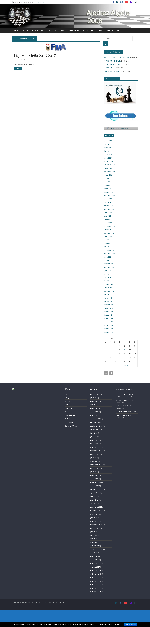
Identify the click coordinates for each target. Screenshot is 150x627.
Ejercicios (52, 31)
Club (43, 31)
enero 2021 (108, 257)
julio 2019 (107, 274)
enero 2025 (108, 189)
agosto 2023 (108, 212)
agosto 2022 (108, 236)
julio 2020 (107, 260)
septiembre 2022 (110, 233)
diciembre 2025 (109, 161)
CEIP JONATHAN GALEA (112, 61)
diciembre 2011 (109, 329)
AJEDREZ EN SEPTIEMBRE (113, 64)
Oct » (126, 365)
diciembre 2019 (109, 264)
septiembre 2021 (110, 253)
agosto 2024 (108, 199)
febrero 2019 (108, 284)
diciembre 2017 (109, 305)
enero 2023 (108, 223)
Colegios (25, 31)
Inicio (16, 31)
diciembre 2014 (109, 318)
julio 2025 (107, 178)
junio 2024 (107, 202)
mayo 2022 (108, 243)
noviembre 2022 (109, 226)
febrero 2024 (108, 206)
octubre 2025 (108, 168)
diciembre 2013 (109, 322)
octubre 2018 (108, 288)
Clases (61, 31)
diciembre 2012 (109, 325)
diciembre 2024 (109, 192)
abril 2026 (107, 151)
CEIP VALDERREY (42, 2)
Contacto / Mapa (112, 31)
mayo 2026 (108, 148)
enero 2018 (108, 301)
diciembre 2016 (109, 312)
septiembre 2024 (110, 195)
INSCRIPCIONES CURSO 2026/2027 (116, 58)
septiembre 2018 (110, 291)
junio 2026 (107, 144)
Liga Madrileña (73, 31)
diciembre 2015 (109, 315)
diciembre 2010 (109, 332)
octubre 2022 (108, 230)
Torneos (35, 31)
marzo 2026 (108, 154)
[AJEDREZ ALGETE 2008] (75, 5)
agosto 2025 (108, 175)
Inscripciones (96, 31)
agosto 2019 (108, 271)
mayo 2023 (108, 219)
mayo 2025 (108, 185)
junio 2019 (107, 277)
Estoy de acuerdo (130, 624)
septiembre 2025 (110, 172)
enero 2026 (108, 158)
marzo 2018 (108, 298)
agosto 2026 (108, 141)
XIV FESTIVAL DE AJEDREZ (113, 71)
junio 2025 (107, 182)
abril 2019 (107, 281)
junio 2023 (107, 216)
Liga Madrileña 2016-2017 (35, 55)
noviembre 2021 (109, 250)
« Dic (106, 365)
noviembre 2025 (109, 165)
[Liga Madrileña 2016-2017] (56, 44)
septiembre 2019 (110, 267)
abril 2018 (107, 294)
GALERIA (85, 31)
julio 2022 (107, 240)
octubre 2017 (108, 308)
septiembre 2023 (110, 209)
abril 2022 (107, 247)
